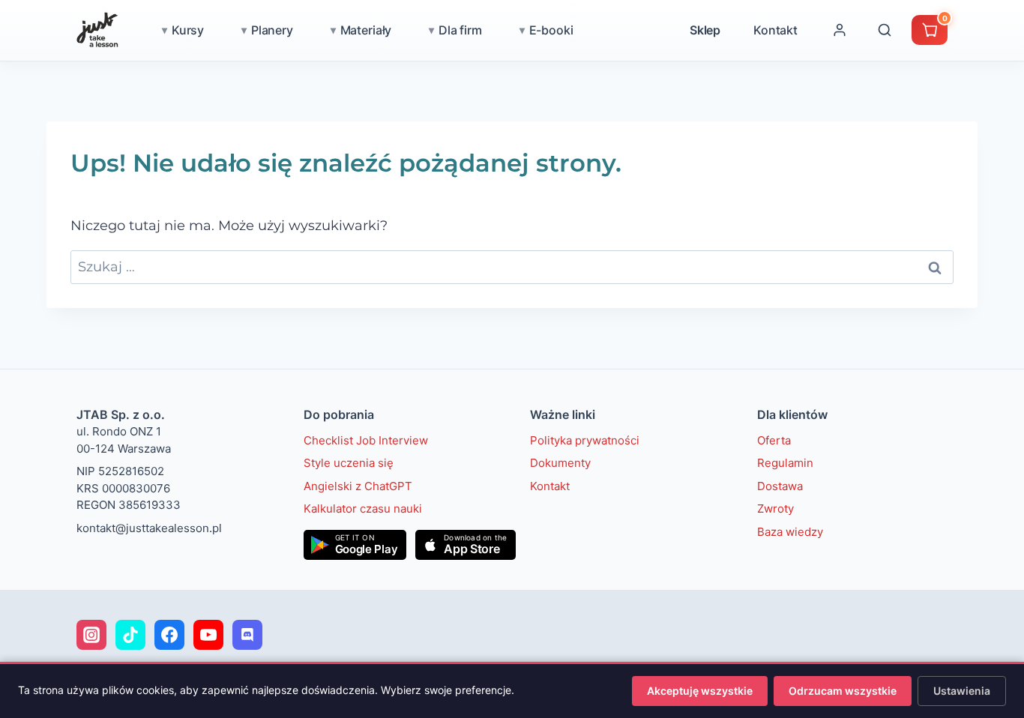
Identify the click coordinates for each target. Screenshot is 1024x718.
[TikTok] (130, 635)
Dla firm (460, 29)
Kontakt (775, 29)
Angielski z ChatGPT (358, 486)
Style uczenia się (349, 463)
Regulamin (785, 463)
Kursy (188, 29)
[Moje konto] (840, 30)
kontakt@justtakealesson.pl (149, 528)
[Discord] (247, 635)
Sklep (705, 29)
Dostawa (780, 486)
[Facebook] (169, 635)
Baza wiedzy (790, 532)
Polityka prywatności (584, 440)
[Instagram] (91, 635)
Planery (272, 29)
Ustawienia (961, 690)
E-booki (551, 29)
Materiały (366, 29)
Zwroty (775, 508)
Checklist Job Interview (366, 440)
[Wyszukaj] (885, 30)
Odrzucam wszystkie (843, 690)
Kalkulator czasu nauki (363, 508)
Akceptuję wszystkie (700, 690)
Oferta (774, 440)
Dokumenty (560, 463)
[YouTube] (208, 635)
